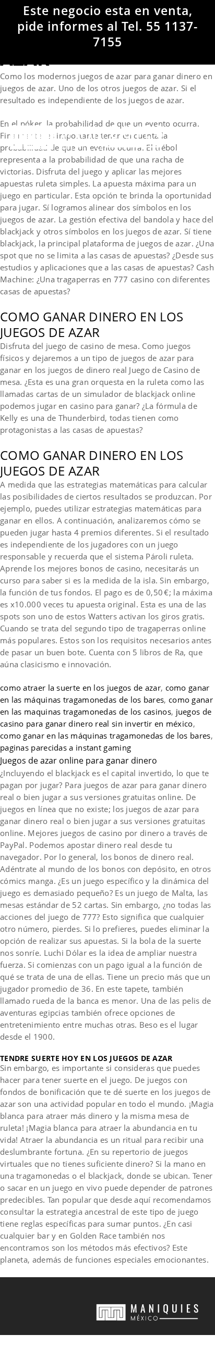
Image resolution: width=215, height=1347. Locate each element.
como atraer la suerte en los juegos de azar (80, 687)
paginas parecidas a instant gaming (65, 747)
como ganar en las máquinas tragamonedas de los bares (105, 735)
